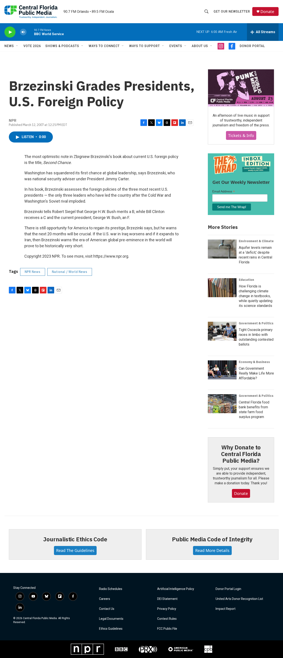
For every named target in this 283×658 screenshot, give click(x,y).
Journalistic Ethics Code (75, 539)
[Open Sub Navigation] (17, 46)
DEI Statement (167, 599)
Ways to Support (144, 46)
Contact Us (106, 608)
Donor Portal (252, 46)
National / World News (69, 272)
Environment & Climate (256, 241)
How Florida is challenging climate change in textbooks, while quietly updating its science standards (255, 296)
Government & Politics (256, 323)
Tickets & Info (241, 135)
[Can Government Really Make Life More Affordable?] (222, 369)
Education (246, 280)
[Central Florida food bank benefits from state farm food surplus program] (222, 403)
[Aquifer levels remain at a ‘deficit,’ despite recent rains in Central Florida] (222, 249)
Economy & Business (254, 362)
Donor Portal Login (228, 589)
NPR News (32, 272)
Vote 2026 (32, 46)
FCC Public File (167, 628)
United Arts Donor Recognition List (239, 599)
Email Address (223, 191)
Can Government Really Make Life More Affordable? (256, 373)
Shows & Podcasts (62, 46)
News (9, 46)
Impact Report (225, 608)
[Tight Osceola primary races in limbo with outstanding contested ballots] (222, 331)
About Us (200, 46)
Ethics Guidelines (110, 628)
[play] (9, 32)
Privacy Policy (166, 608)
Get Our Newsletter (232, 11)
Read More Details (212, 550)
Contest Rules (167, 618)
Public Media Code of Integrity (212, 539)
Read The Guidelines (75, 550)
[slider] (30, 32)
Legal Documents (111, 618)
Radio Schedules (110, 589)
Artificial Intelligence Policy (175, 589)
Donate (267, 11)
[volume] (23, 32)
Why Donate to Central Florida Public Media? (241, 453)
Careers (104, 599)
